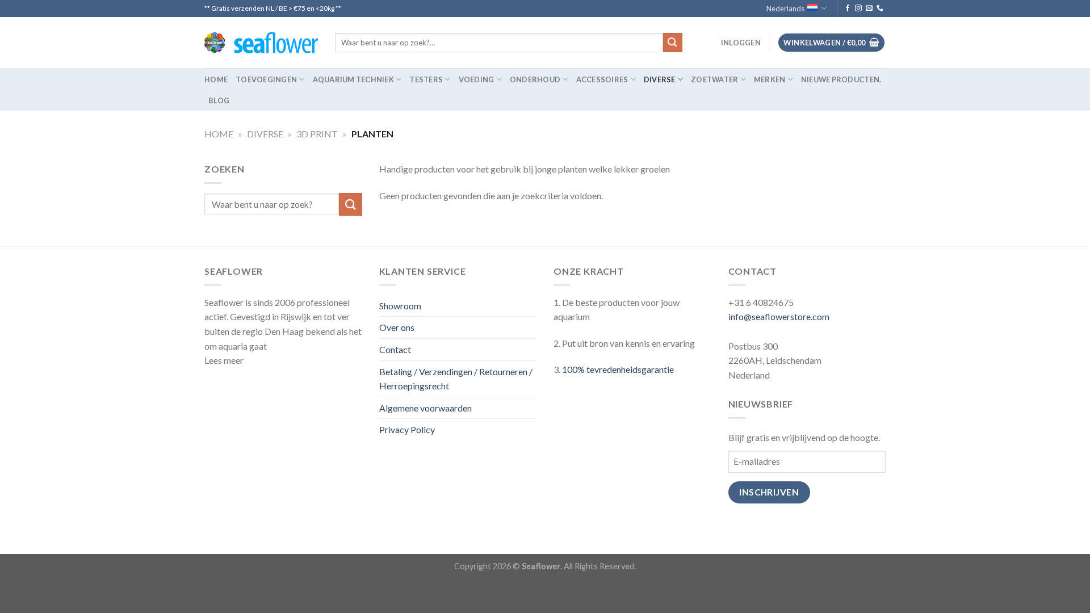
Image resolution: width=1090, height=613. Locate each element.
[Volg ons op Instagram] (858, 8)
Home (216, 79)
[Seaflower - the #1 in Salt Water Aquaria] (261, 43)
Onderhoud (535, 79)
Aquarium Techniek (353, 79)
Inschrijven (769, 492)
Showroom (400, 305)
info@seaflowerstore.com (778, 316)
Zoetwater (714, 79)
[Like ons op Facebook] (847, 8)
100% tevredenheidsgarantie (618, 369)
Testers (426, 79)
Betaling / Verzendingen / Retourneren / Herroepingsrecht (456, 379)
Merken (770, 79)
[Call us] (880, 8)
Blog (218, 100)
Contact (395, 349)
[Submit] (672, 42)
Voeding (476, 79)
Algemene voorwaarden (425, 407)
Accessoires (602, 79)
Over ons (396, 327)
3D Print (317, 133)
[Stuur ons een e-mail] (869, 8)
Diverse (660, 79)
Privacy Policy (407, 429)
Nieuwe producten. (841, 79)
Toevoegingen (266, 79)
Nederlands (785, 8)
